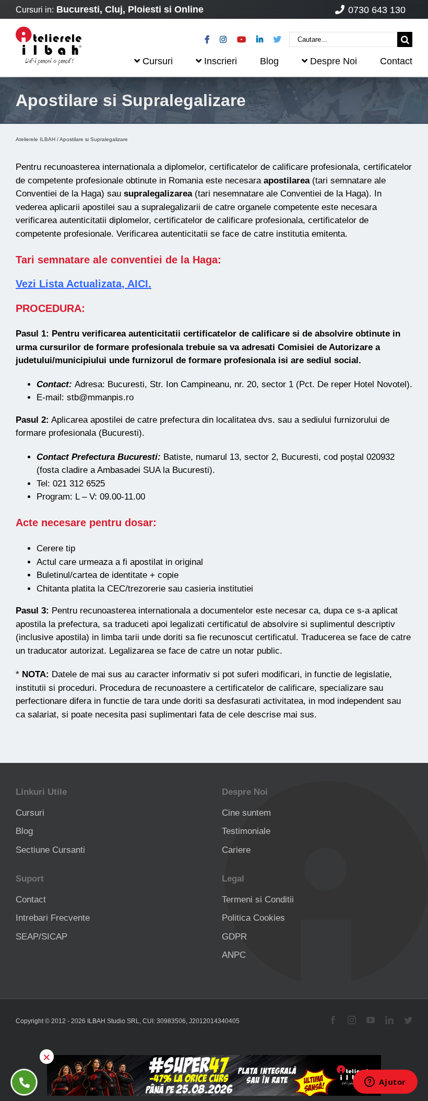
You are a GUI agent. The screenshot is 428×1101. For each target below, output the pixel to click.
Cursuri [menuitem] (157, 61)
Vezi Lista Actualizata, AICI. (83, 283)
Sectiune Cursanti (50, 850)
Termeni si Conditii (258, 900)
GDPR (234, 937)
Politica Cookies (253, 918)
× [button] (47, 1056)
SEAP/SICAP (41, 937)
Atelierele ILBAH (35, 139)
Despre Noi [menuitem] (333, 61)
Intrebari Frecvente (53, 918)
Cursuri (30, 813)
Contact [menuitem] (396, 61)
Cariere (236, 850)
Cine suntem (246, 813)
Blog (24, 831)
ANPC (234, 955)
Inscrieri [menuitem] (220, 61)
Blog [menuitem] (269, 61)
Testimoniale (246, 831)
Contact (31, 900)
